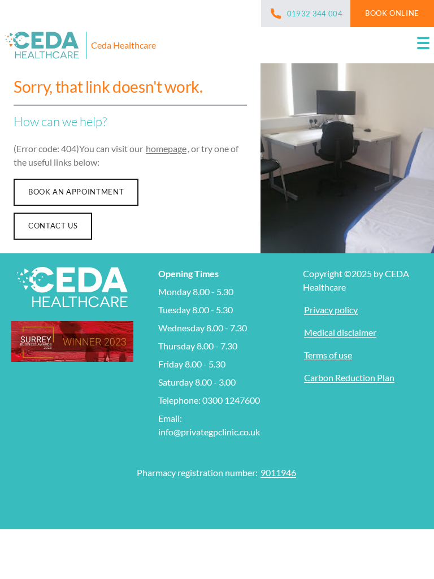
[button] (423, 45)
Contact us (52, 225)
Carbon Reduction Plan (349, 377)
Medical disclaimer (340, 332)
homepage (166, 148)
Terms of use (328, 354)
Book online (392, 13)
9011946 (278, 472)
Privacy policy (331, 309)
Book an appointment (76, 191)
